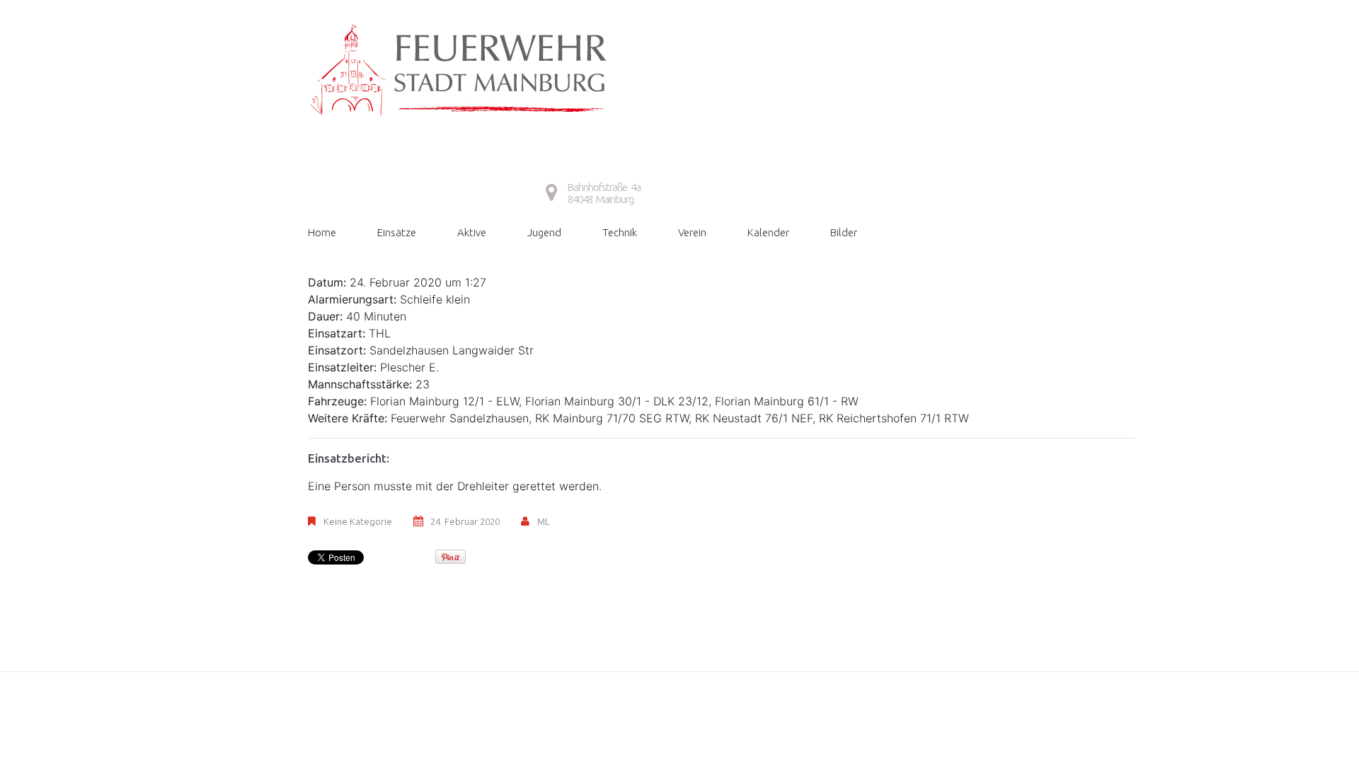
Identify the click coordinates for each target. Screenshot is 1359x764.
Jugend (544, 232)
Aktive (471, 232)
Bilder (843, 232)
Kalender (768, 232)
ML (543, 521)
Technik (619, 232)
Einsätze (396, 232)
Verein (692, 232)
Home (322, 232)
